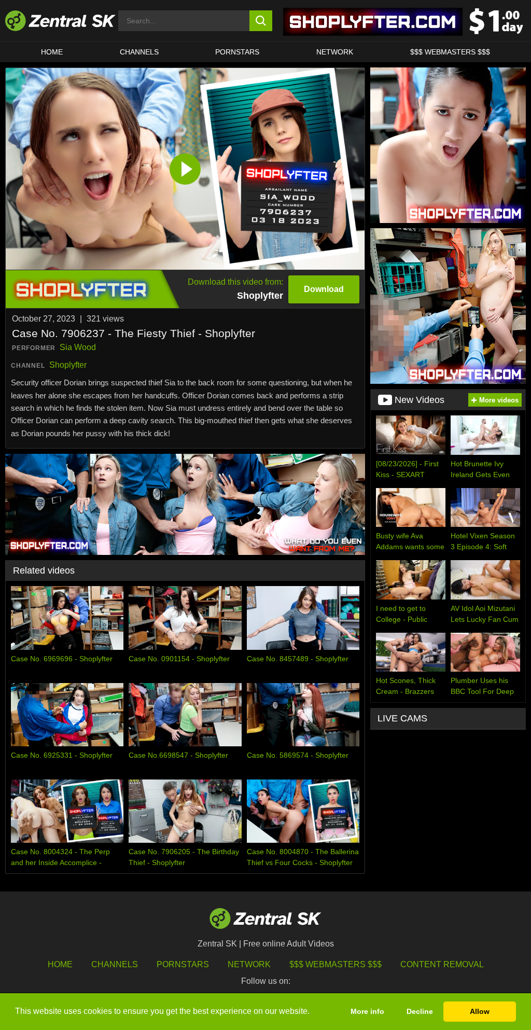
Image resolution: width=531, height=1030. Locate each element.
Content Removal (442, 964)
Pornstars (237, 52)
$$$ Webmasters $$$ (450, 52)
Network (334, 52)
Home (52, 52)
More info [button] (367, 1011)
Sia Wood (78, 347)
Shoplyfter (68, 364)
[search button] (261, 20)
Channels (139, 52)
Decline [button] (420, 1011)
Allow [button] (480, 1011)
